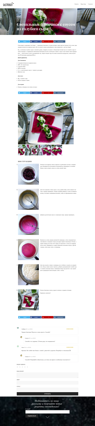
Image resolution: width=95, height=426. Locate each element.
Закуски (47, 20)
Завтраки (40, 20)
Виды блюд (83, 4)
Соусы (53, 20)
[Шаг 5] (28, 274)
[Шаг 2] (28, 199)
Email (19, 386)
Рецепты (76, 4)
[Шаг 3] (28, 224)
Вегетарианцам (22, 20)
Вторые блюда (32, 20)
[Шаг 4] (28, 249)
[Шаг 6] (28, 299)
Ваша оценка (21, 364)
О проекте (90, 4)
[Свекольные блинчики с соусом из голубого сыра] (46, 123)
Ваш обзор (20, 371)
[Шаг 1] (28, 174)
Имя (18, 379)
